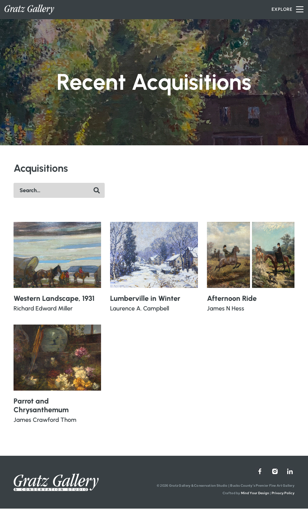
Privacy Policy (283, 493)
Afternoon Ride (232, 298)
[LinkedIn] (289, 471)
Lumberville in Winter (145, 298)
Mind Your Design (255, 493)
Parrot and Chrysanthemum (41, 405)
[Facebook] (259, 471)
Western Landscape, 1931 (54, 298)
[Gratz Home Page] (29, 9)
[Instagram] (274, 471)
